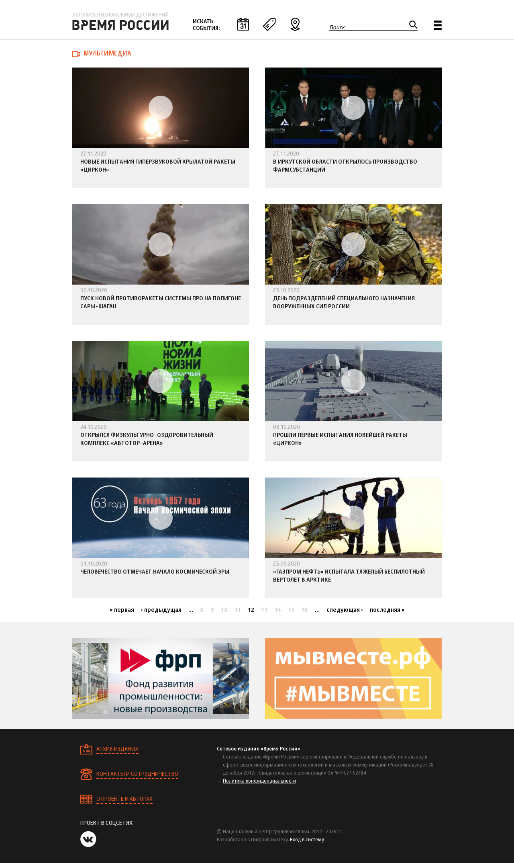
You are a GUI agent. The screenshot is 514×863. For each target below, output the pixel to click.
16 (304, 610)
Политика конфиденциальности (259, 781)
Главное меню (438, 25)
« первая (122, 610)
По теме (269, 24)
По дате (243, 24)
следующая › (344, 610)
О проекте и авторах (124, 799)
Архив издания (117, 749)
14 (277, 610)
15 (291, 610)
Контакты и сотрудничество (137, 774)
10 (224, 610)
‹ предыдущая (161, 610)
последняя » (387, 610)
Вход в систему (307, 840)
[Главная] (120, 21)
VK (88, 839)
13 (264, 610)
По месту (295, 24)
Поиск (337, 27)
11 (238, 610)
